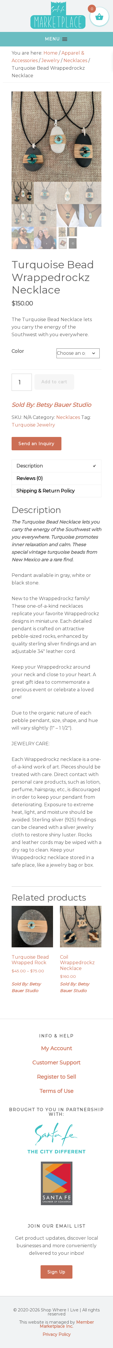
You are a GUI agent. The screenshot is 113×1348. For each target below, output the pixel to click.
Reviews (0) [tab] (30, 478)
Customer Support (56, 1062)
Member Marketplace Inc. (67, 1324)
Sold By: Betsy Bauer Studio (51, 404)
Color (18, 351)
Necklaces (75, 60)
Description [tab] (30, 466)
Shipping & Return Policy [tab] (46, 491)
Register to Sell (56, 1077)
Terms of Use (56, 1091)
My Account (56, 1048)
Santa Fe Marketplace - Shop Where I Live (58, 15)
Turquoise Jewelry (33, 425)
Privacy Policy (57, 1334)
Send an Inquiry (36, 443)
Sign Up (56, 1272)
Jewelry (50, 60)
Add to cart (54, 381)
